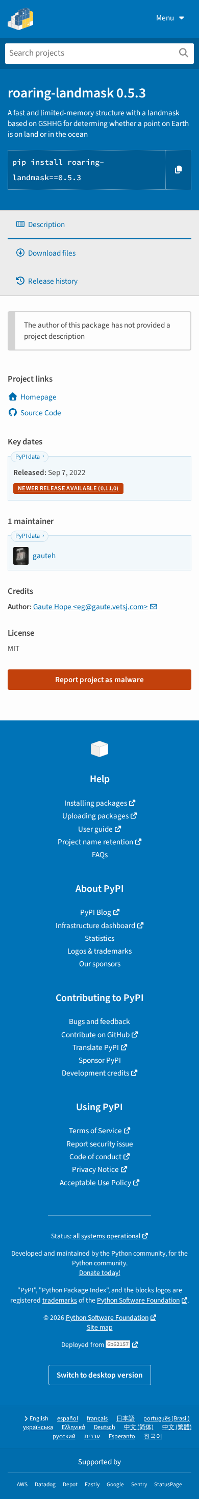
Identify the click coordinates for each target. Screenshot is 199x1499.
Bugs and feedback (99, 1021)
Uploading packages (95, 815)
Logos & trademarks (99, 951)
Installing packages (95, 803)
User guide (95, 829)
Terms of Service (95, 1130)
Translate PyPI (95, 1047)
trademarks (59, 1300)
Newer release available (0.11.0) (68, 488)
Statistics (99, 938)
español (67, 1418)
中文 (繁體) (177, 1427)
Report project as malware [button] (99, 679)
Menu (165, 17)
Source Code (40, 412)
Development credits (95, 1073)
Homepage (38, 397)
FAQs (100, 854)
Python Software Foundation (138, 1300)
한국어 (153, 1436)
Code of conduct (95, 1156)
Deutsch (104, 1427)
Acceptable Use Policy (95, 1182)
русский (64, 1436)
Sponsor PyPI (100, 1060)
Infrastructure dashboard (95, 925)
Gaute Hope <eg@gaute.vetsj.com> (90, 606)
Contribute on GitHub (95, 1034)
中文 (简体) (139, 1427)
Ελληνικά (73, 1427)
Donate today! (99, 1273)
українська (38, 1427)
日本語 (125, 1418)
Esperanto (122, 1436)
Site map (100, 1327)
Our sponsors (99, 963)
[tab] (99, 225)
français (97, 1418)
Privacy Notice (95, 1169)
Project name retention (95, 841)
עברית (92, 1436)
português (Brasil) (166, 1418)
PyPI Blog (95, 912)
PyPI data (27, 457)
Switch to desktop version (100, 1375)
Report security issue (99, 1144)
